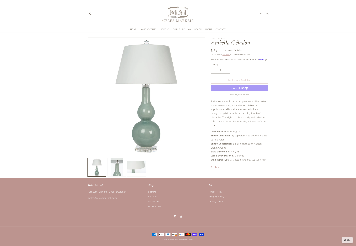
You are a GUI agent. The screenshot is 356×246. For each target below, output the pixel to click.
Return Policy (215, 192)
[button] (91, 14)
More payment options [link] (239, 95)
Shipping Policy (216, 197)
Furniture (152, 197)
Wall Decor (153, 201)
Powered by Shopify (186, 239)
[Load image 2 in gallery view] (116, 167)
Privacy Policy (216, 201)
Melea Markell (173, 239)
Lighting (152, 192)
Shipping (226, 54)
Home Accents (155, 206)
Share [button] (217, 167)
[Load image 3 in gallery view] (136, 167)
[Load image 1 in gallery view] (97, 167)
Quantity (214, 65)
